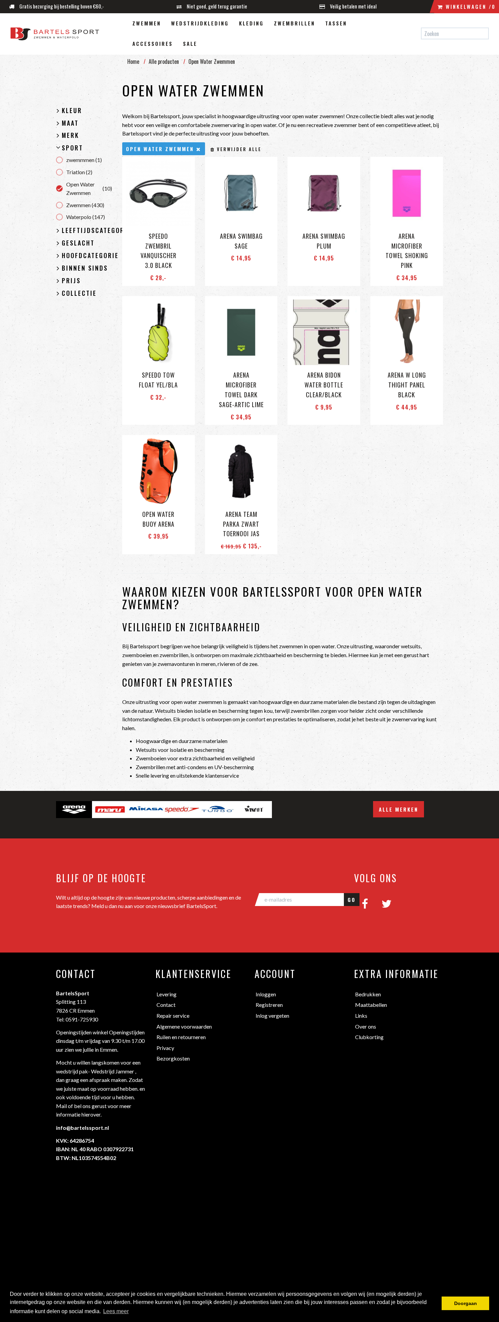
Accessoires (152, 43)
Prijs (71, 281)
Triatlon (79, 172)
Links (361, 1015)
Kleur (72, 111)
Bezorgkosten (173, 1058)
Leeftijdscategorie (87, 231)
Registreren (269, 1004)
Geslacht (78, 243)
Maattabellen (371, 1004)
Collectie (79, 293)
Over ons (365, 1026)
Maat (70, 123)
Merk (70, 135)
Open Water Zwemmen (89, 188)
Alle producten (164, 61)
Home (133, 61)
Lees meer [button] (116, 1311)
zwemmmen (84, 160)
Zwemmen (146, 23)
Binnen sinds (85, 268)
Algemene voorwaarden (184, 1026)
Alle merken (398, 809)
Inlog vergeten (272, 1015)
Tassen (336, 23)
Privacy (165, 1048)
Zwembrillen (294, 23)
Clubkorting (369, 1037)
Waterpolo (85, 217)
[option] (74, 809)
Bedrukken (368, 994)
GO (352, 899)
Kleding (251, 23)
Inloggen (266, 994)
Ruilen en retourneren (181, 1037)
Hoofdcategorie (87, 256)
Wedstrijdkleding (200, 23)
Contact (165, 1004)
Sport (72, 148)
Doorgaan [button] (465, 1303)
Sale (190, 43)
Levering (166, 994)
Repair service (172, 1015)
